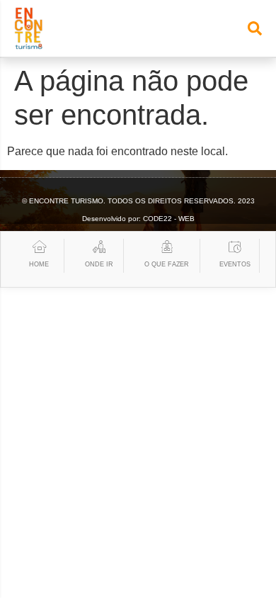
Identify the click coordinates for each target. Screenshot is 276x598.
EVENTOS (234, 264)
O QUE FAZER (166, 264)
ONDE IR (99, 264)
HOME (39, 264)
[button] (255, 28)
